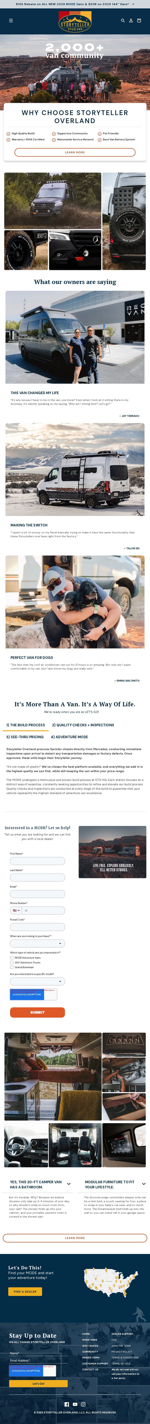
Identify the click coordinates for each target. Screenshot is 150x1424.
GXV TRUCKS (90, 1345)
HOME (86, 1334)
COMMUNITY (90, 1351)
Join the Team (121, 1345)
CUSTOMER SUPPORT (95, 1363)
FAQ (114, 1339)
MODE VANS (89, 1339)
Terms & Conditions (125, 1357)
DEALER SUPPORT (122, 1334)
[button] (11, 20)
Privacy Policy (122, 1351)
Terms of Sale (121, 1363)
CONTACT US (90, 1369)
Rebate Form (91, 1357)
